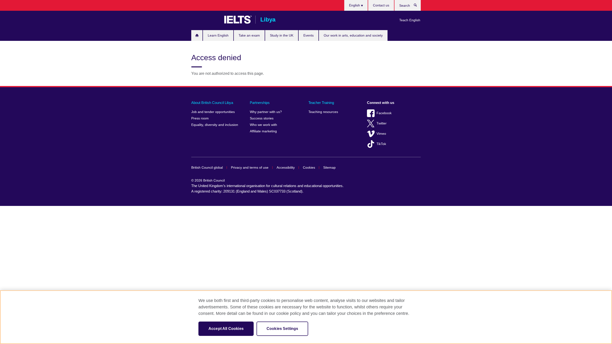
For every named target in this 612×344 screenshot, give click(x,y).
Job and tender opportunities (213, 112)
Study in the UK (281, 35)
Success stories (261, 118)
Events (308, 35)
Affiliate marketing (263, 131)
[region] (306, 317)
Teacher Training (321, 103)
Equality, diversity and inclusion (214, 125)
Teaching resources (323, 112)
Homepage (196, 35)
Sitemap (329, 167)
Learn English (218, 35)
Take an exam (249, 35)
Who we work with (263, 125)
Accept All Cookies (226, 329)
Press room (200, 118)
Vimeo (381, 133)
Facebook (384, 113)
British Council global (207, 167)
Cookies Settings (282, 329)
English (355, 5)
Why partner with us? (266, 112)
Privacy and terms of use (249, 167)
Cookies (309, 167)
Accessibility (286, 167)
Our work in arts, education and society (353, 35)
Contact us (381, 5)
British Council (205, 20)
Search (418, 6)
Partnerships (260, 103)
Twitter (382, 123)
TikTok (381, 144)
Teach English (409, 20)
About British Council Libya (212, 103)
